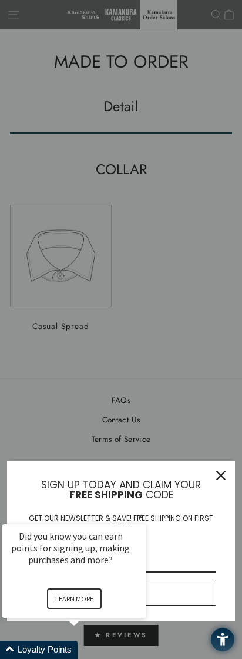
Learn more (74, 598)
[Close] (221, 475)
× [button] (140, 516)
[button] (88, 650)
